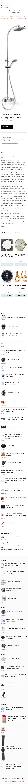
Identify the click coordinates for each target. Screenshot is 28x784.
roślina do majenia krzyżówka (10, 143)
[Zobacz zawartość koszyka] (18, 11)
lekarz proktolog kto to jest (9, 141)
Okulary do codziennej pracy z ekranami (10, 540)
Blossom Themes (7, 781)
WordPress (21, 781)
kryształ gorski (6, 140)
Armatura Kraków (12, 136)
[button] (24, 26)
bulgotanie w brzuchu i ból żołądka (16, 139)
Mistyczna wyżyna (5, 5)
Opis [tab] (14, 148)
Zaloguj (14, 12)
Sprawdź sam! (7, 126)
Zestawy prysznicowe (7, 137)
